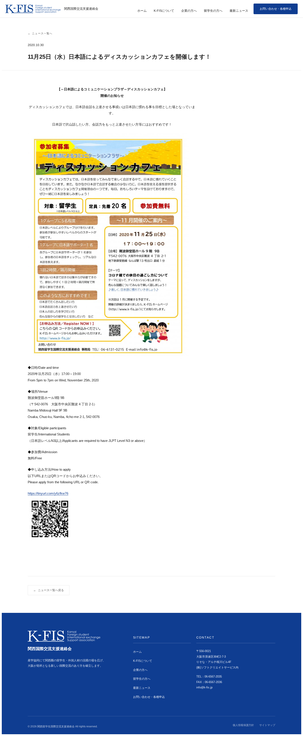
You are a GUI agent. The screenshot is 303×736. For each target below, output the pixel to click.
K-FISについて (164, 10)
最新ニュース (239, 10)
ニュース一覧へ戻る (48, 590)
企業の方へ (189, 10)
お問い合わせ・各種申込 (275, 8)
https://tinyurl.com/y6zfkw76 (48, 493)
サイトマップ (267, 725)
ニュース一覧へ (40, 33)
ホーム (142, 10)
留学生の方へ (213, 10)
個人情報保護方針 (243, 725)
